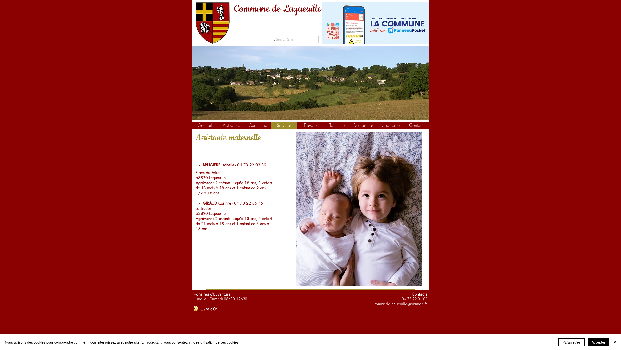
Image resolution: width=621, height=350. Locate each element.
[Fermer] (615, 342)
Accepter (598, 342)
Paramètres (571, 342)
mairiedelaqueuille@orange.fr (401, 304)
